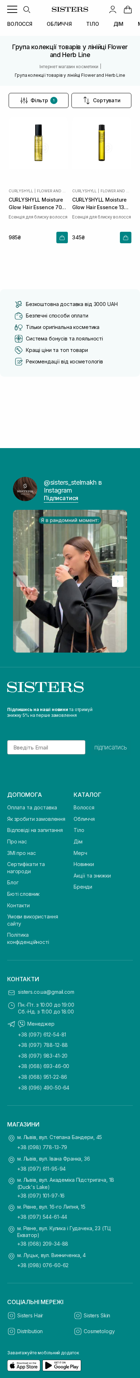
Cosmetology (99, 1331)
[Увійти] (113, 9)
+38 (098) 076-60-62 (43, 1265)
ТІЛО (92, 24)
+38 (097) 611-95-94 (41, 1169)
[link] (128, 9)
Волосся (84, 807)
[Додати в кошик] (62, 237)
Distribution (30, 1331)
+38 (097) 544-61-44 (42, 1217)
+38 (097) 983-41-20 (42, 1056)
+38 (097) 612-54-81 (42, 1034)
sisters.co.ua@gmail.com (46, 992)
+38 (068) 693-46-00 (43, 1066)
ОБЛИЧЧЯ (59, 24)
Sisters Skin (97, 1315)
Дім (78, 841)
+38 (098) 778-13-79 (42, 1147)
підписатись (110, 747)
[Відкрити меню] (12, 9)
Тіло (79, 830)
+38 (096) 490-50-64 (43, 1088)
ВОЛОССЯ (19, 24)
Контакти (18, 905)
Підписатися (61, 498)
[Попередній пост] (22, 581)
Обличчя (84, 819)
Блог (12, 882)
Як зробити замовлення (36, 819)
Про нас (17, 841)
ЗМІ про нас (21, 853)
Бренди (83, 887)
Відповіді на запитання (35, 830)
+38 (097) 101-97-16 (41, 1196)
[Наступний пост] (117, 581)
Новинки (84, 864)
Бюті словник (23, 894)
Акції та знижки (92, 876)
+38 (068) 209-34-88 (42, 1244)
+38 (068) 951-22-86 (42, 1077)
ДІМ (118, 24)
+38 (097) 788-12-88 (43, 1045)
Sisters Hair (30, 1315)
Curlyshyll (21, 191)
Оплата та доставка (32, 807)
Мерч (80, 853)
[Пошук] (27, 9)
